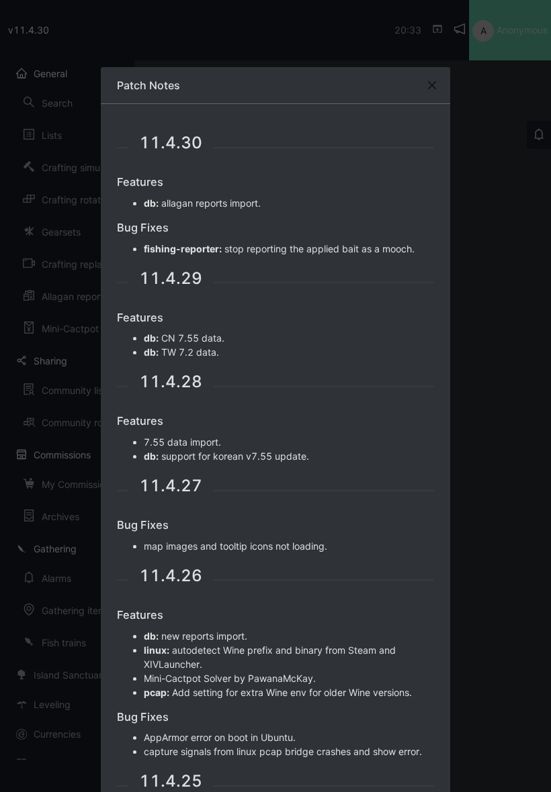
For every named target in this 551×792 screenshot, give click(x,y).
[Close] (432, 85)
